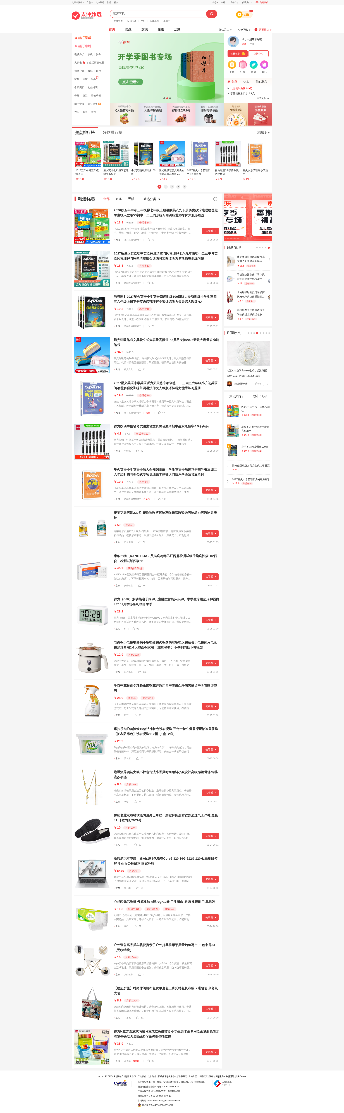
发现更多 (262, 132)
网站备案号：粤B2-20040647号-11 (154, 1096)
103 (164, 499)
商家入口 (235, 2)
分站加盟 (193, 1076)
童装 (85, 95)
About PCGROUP (107, 1076)
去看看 (209, 230)
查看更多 (261, 98)
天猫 (131, 199)
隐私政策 (131, 1076)
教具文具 (128, 369)
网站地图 (213, 1076)
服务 (85, 112)
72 (144, 369)
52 (140, 926)
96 (140, 715)
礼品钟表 (93, 87)
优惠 (128, 29)
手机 (143, 21)
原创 (161, 29)
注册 (223, 2)
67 (140, 801)
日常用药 (128, 542)
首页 (112, 29)
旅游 (93, 112)
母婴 (76, 95)
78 (153, 240)
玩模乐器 (96, 95)
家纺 (85, 79)
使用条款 (172, 1076)
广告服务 (142, 1076)
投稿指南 (162, 1076)
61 (142, 758)
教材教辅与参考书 (132, 240)
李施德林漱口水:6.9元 (242, 93)
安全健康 (128, 585)
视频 (116, 2)
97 (259, 384)
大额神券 (118, 21)
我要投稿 (264, 2)
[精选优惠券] (260, 114)
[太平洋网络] (121, 1082)
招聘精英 (203, 1076)
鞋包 (98, 70)
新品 (109, 2)
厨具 (93, 79)
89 (144, 585)
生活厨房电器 (96, 62)
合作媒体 (152, 1076)
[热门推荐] (91, 38)
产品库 (90, 2)
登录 (214, 2)
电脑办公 (79, 54)
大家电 (78, 62)
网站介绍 (121, 1076)
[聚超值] (87, 15)
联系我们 (182, 1076)
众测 (177, 29)
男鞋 (126, 845)
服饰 (90, 70)
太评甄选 (100, 2)
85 (153, 283)
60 (140, 845)
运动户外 (79, 70)
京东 (119, 199)
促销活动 (132, 21)
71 (142, 451)
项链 (126, 801)
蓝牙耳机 (154, 21)
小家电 (166, 21)
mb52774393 (241, 383)
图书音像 (79, 103)
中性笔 (127, 451)
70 (153, 326)
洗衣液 (127, 758)
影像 (98, 54)
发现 (144, 29)
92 (138, 629)
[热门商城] (91, 46)
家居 (76, 79)
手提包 (127, 1018)
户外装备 (128, 974)
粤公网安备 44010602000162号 (157, 1105)
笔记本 (127, 888)
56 (163, 412)
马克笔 (127, 1061)
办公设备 (93, 103)
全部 (106, 199)
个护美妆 (79, 87)
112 (145, 672)
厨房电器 (128, 672)
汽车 (76, 112)
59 (144, 542)
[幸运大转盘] (236, 114)
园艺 (126, 715)
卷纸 (126, 926)
